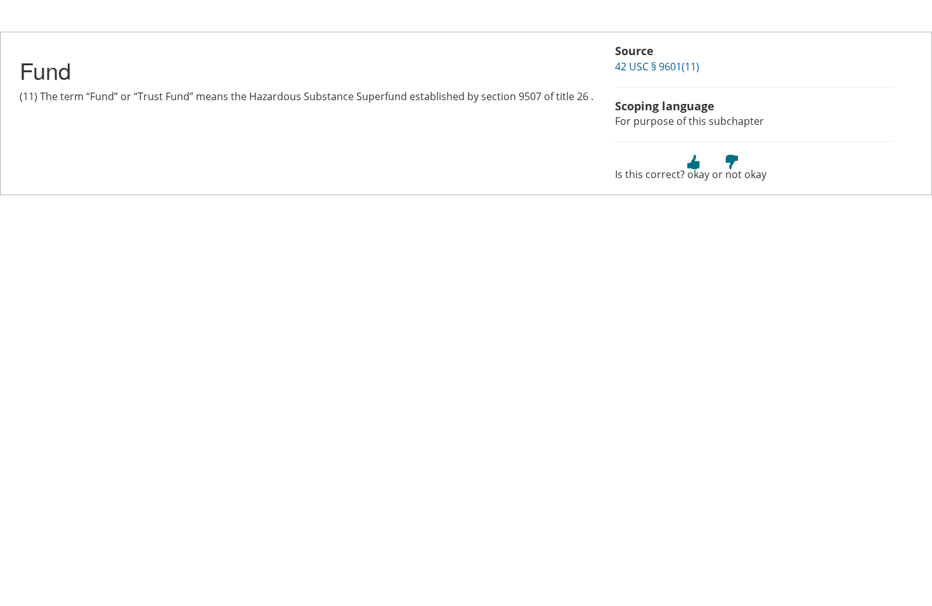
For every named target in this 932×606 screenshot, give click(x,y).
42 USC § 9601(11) (657, 67)
